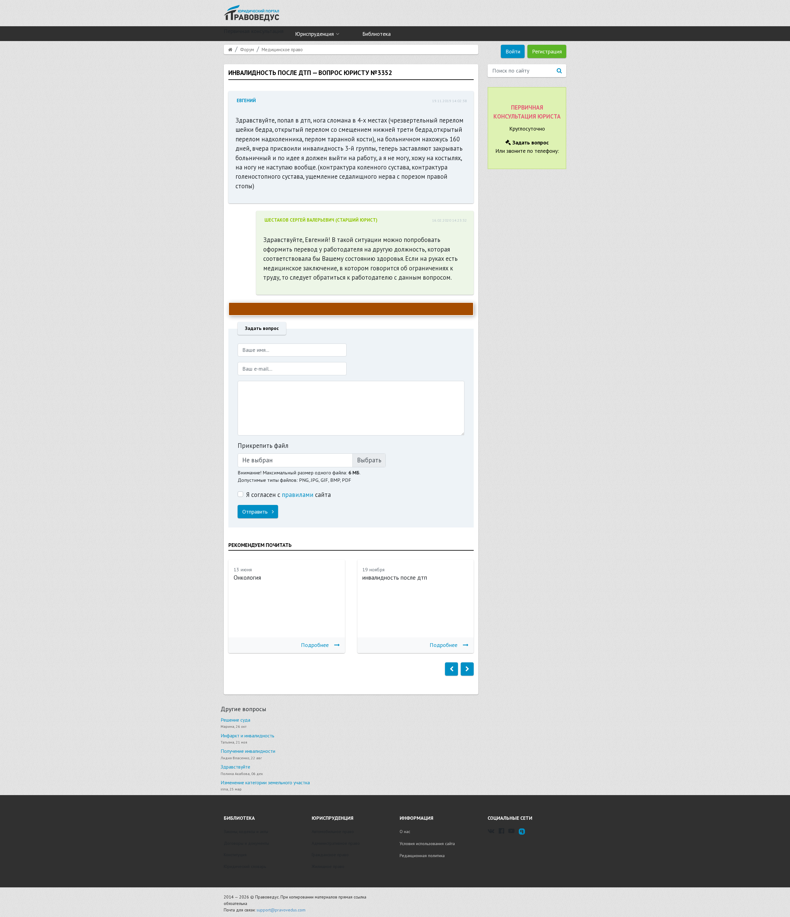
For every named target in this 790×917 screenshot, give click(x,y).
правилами (298, 494)
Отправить (255, 511)
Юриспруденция (314, 33)
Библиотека (376, 33)
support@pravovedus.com (281, 910)
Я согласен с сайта (288, 494)
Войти (512, 51)
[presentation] (451, 669)
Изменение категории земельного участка (265, 782)
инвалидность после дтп (394, 577)
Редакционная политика (422, 855)
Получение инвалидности (248, 751)
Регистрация (547, 51)
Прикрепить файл (263, 445)
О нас (405, 831)
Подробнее (315, 644)
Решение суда (235, 720)
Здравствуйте (235, 767)
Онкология (247, 577)
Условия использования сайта (427, 843)
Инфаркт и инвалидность (247, 735)
